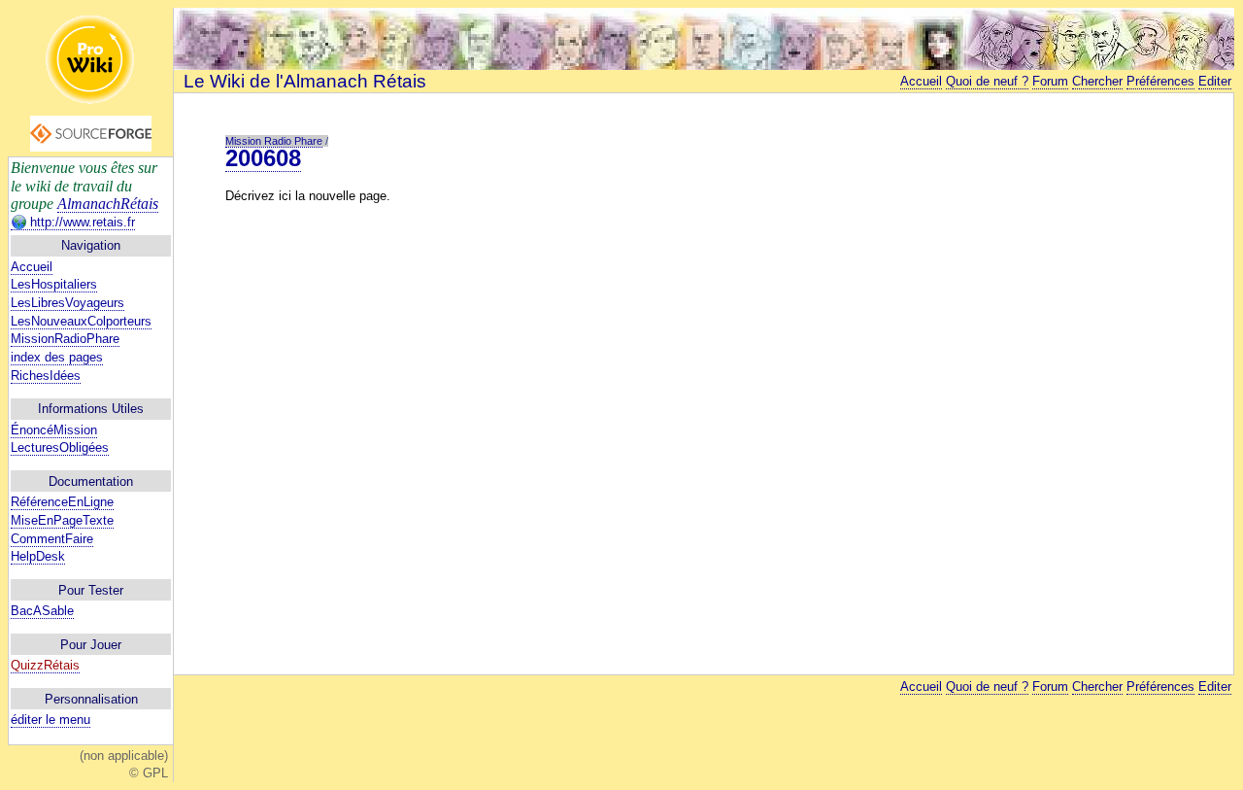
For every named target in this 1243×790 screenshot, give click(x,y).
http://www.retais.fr (80, 222)
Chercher (1097, 81)
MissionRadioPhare (65, 338)
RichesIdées (46, 375)
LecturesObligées (60, 447)
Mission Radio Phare (273, 141)
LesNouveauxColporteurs (81, 321)
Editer (1214, 81)
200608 (263, 158)
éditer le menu (50, 719)
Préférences (1160, 81)
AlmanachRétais (107, 203)
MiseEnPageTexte (62, 520)
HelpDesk (38, 556)
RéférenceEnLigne (62, 502)
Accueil (31, 266)
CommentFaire (52, 539)
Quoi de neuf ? (987, 81)
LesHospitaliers (54, 284)
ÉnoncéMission (54, 430)
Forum (1050, 81)
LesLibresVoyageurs (67, 302)
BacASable (42, 610)
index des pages (57, 357)
